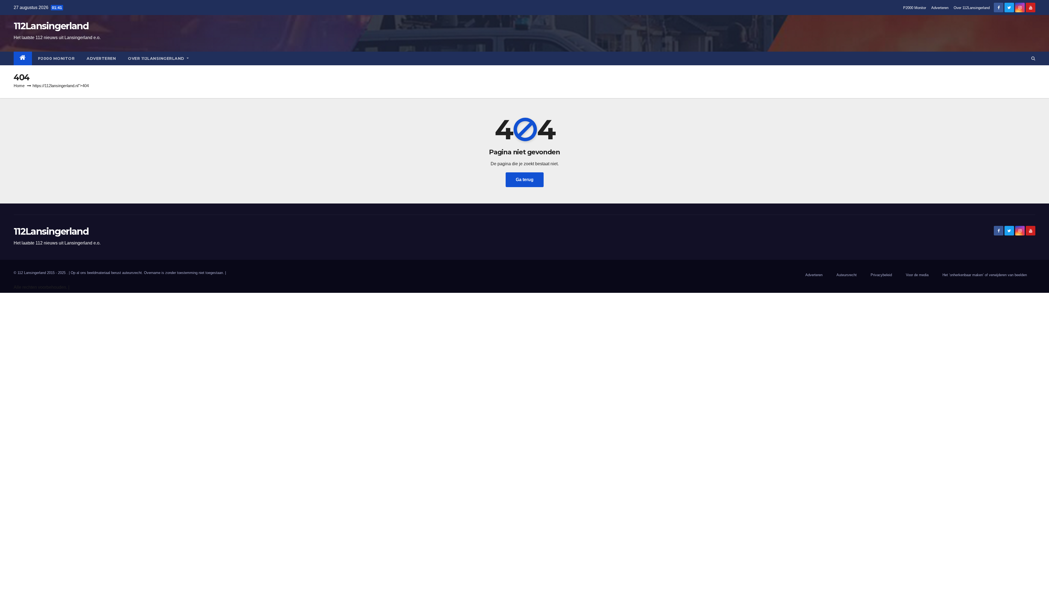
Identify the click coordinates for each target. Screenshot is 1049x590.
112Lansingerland (51, 26)
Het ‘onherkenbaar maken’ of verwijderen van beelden (984, 275)
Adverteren (939, 8)
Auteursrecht (846, 275)
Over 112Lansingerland (972, 8)
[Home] (23, 58)
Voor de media (917, 275)
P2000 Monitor (914, 8)
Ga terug (525, 179)
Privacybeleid (881, 275)
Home (19, 85)
